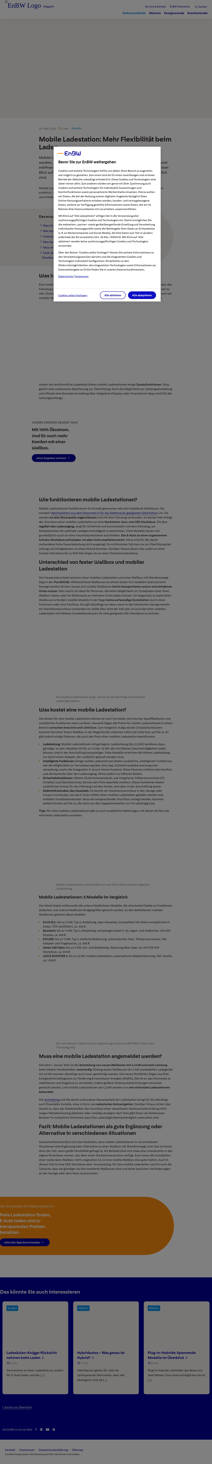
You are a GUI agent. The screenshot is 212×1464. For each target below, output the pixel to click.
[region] (107, 224)
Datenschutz (65, 276)
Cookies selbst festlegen (72, 295)
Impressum (82, 276)
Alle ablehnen (112, 295)
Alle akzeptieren (142, 295)
